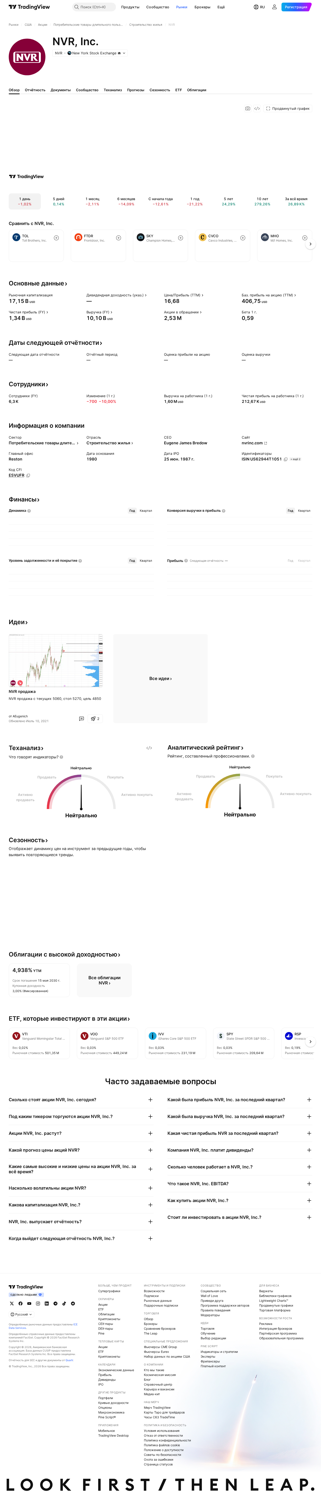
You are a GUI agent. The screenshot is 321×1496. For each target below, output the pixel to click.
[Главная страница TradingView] (29, 7)
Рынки (182, 7)
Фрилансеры (210, 1361)
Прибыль (105, 1375)
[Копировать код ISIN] (286, 459)
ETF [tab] (178, 90)
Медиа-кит (152, 1394)
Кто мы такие (154, 1370)
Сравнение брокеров (160, 1328)
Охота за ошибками (158, 1459)
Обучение (208, 1333)
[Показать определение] (55, 295)
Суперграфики (109, 1291)
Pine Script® (107, 1417)
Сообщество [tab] (87, 90)
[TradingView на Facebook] (20, 1303)
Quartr (69, 1360)
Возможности (154, 1291)
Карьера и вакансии (159, 1389)
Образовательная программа (281, 1338)
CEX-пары (105, 1324)
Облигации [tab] (196, 90)
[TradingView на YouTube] (29, 1303)
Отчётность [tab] (35, 90)
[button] (143, 7)
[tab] (132, 511)
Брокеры (203, 7)
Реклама (265, 1324)
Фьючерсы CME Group (160, 1347)
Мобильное (106, 1430)
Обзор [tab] (14, 90)
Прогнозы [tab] (135, 90)
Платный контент (213, 1366)
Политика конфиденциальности (167, 1440)
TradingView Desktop (113, 1435)
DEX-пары (105, 1328)
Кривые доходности (113, 1403)
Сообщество (157, 7)
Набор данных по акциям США (167, 1356)
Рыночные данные (158, 1300)
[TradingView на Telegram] (55, 1303)
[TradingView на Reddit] (73, 1303)
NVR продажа (22, 691)
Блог (147, 1379)
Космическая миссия (160, 1375)
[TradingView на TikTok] (64, 1303)
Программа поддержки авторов (225, 1305)
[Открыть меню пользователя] (274, 7)
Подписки (151, 1296)
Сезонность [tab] (160, 90)
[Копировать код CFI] (28, 475)
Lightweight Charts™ (273, 1300)
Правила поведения (215, 1310)
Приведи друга (212, 1300)
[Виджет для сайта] (257, 108)
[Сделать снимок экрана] (248, 108)
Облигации (106, 1314)
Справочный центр (158, 1384)
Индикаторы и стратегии (219, 1351)
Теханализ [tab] (113, 90)
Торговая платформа (274, 1310)
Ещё (221, 7)
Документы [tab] (61, 90)
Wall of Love (209, 1296)
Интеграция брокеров (275, 1328)
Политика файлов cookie (162, 1445)
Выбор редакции (213, 1338)
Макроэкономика (111, 1412)
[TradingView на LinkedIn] (47, 1303)
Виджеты (266, 1291)
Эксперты (208, 1356)
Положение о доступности (163, 1450)
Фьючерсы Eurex (156, 1351)
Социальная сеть (213, 1291)
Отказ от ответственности (163, 1435)
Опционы (105, 1407)
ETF (101, 1309)
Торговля (207, 1328)
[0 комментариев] (81, 718)
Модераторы (210, 1315)
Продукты (130, 7)
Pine (101, 1333)
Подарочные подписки (161, 1305)
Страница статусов (158, 1464)
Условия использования (161, 1430)
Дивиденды (107, 1379)
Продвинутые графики (276, 1305)
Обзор (148, 1319)
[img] (119, 53)
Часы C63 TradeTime (159, 1417)
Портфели (105, 1398)
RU (262, 7)
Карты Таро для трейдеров (164, 1412)
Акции (102, 1304)
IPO (101, 1384)
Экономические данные (116, 1370)
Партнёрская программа (278, 1333)
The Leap (150, 1333)
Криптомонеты (109, 1319)
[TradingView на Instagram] (38, 1303)
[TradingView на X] (12, 1303)
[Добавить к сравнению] (56, 238)
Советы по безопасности (162, 1454)
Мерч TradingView (157, 1407)
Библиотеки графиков (275, 1296)
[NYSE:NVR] (13, 682)
